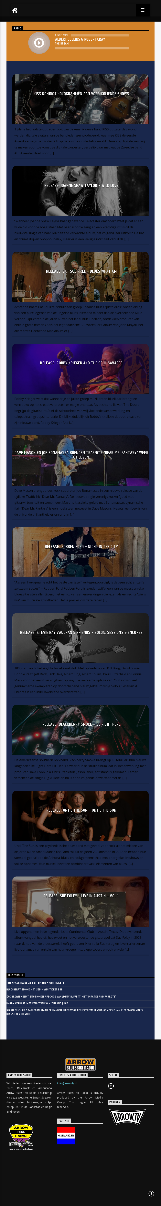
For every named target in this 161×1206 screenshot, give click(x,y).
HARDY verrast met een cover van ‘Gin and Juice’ (37, 1003)
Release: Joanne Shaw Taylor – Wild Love (81, 185)
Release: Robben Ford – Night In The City (81, 546)
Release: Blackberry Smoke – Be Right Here (81, 724)
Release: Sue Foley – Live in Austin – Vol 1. (81, 896)
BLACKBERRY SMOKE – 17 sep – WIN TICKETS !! (34, 989)
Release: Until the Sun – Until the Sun (82, 810)
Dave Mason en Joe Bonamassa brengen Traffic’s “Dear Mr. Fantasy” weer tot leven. (81, 455)
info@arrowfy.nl (67, 1083)
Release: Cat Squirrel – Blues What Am (81, 271)
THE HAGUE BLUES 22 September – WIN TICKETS (35, 983)
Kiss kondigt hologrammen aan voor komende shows (81, 93)
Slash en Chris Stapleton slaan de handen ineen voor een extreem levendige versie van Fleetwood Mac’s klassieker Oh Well (74, 1012)
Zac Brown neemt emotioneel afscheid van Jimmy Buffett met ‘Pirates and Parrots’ (61, 996)
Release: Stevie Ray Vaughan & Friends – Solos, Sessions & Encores (81, 632)
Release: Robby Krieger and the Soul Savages (81, 363)
